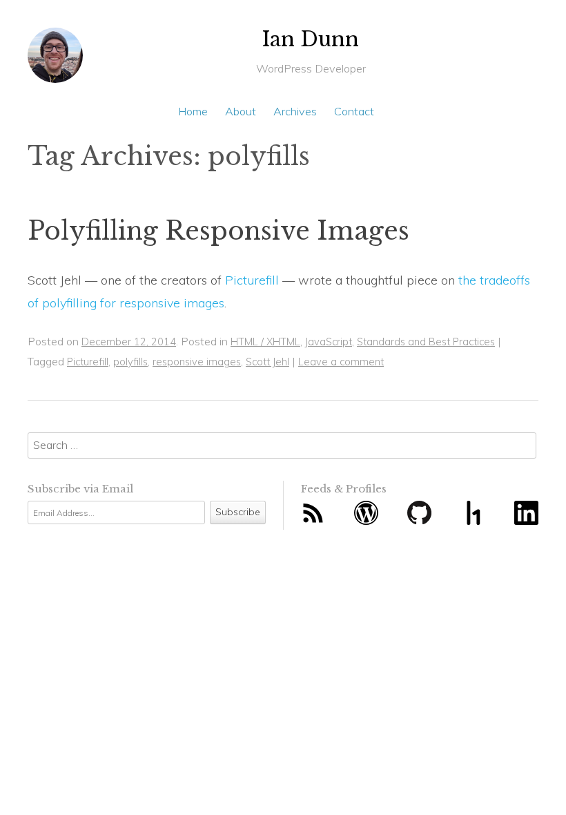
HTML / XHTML (265, 341)
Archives (295, 111)
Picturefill (252, 280)
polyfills (130, 361)
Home (193, 111)
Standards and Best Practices (426, 341)
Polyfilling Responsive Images (218, 231)
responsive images (197, 361)
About (240, 111)
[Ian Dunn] (55, 60)
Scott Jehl (267, 361)
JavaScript (328, 341)
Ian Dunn (310, 39)
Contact (354, 111)
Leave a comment (341, 361)
